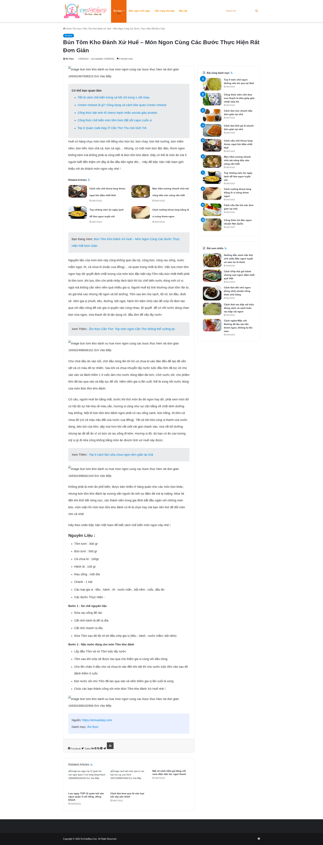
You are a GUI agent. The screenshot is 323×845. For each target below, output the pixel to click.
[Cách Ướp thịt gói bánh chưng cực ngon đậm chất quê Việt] (212, 276)
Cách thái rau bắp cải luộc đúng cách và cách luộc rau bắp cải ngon (239, 308)
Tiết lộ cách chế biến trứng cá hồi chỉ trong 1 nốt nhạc (114, 97)
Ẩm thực (117, 11)
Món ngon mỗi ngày (139, 11)
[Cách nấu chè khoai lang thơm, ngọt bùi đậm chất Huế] (77, 191)
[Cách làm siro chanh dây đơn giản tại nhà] (212, 115)
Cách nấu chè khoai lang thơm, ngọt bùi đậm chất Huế (238, 144)
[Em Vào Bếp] (85, 10)
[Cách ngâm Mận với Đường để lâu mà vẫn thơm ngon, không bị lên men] (212, 325)
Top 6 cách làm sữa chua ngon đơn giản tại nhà (121, 454)
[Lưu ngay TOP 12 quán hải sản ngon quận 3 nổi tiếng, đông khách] (86, 779)
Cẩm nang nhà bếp (164, 11)
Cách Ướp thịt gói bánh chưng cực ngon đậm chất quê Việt (239, 275)
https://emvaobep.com (97, 720)
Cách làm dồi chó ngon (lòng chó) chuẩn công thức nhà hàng (237, 291)
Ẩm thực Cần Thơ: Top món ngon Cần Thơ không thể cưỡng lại (132, 329)
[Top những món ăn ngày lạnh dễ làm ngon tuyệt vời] (77, 212)
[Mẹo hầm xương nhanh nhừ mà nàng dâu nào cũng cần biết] (140, 191)
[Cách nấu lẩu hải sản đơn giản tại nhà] (212, 209)
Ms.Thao (70, 59)
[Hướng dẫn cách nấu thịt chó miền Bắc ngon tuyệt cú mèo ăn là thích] (212, 260)
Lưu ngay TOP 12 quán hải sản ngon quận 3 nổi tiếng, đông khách (86, 796)
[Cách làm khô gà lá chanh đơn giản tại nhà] (212, 130)
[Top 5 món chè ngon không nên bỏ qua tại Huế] (212, 84)
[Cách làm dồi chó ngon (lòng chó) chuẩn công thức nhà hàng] (212, 293)
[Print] (110, 745)
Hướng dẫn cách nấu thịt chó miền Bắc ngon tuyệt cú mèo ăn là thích (238, 258)
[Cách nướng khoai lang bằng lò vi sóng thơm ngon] (140, 212)
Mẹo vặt (183, 11)
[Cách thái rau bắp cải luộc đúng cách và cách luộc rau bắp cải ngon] (212, 309)
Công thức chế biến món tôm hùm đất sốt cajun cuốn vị (115, 120)
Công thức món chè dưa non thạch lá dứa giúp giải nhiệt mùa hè (239, 98)
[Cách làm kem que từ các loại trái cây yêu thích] (128, 779)
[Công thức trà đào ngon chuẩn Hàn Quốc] (212, 224)
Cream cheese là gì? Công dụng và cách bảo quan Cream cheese (122, 105)
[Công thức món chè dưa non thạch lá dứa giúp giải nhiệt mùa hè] (212, 99)
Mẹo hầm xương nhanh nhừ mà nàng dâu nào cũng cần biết (237, 160)
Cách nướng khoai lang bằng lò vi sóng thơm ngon (237, 192)
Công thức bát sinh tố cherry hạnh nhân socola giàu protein (117, 112)
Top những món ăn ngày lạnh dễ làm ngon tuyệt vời (238, 176)
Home (68, 28)
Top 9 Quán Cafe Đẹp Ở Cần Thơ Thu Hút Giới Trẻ (112, 128)
